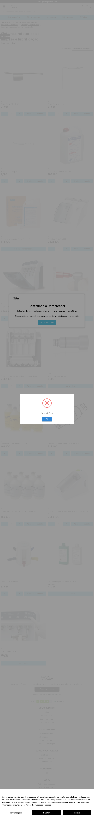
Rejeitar (46, 813)
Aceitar (77, 813)
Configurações (16, 813)
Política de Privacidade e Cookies (38, 805)
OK (47, 419)
